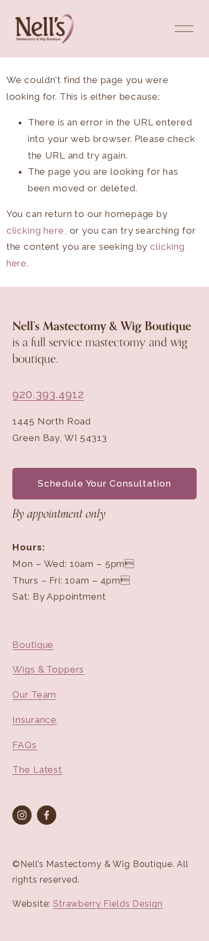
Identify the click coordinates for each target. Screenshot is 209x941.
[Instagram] (22, 815)
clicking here (35, 230)
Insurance (34, 719)
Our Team (34, 694)
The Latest (37, 769)
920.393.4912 (48, 394)
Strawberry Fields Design (108, 904)
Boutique (33, 644)
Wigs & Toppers (48, 669)
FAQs (24, 745)
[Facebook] (46, 815)
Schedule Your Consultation (104, 483)
